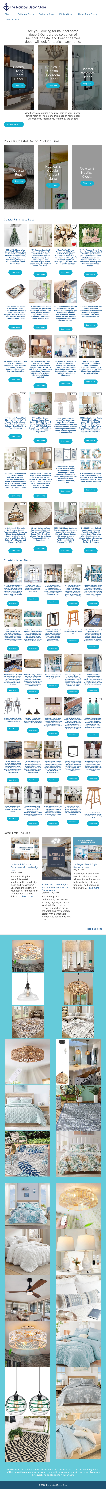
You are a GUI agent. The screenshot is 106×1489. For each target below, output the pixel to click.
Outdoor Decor (12, 19)
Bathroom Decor (26, 14)
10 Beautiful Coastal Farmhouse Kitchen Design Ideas (24, 867)
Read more (27, 896)
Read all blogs (94, 929)
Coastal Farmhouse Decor (19, 219)
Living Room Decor (87, 14)
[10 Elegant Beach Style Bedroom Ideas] (87, 849)
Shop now (19, 86)
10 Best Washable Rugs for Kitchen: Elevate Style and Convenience (56, 887)
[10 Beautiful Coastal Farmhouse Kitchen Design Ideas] (24, 849)
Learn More (15, 272)
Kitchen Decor (66, 14)
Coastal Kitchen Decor (17, 560)
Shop (7, 14)
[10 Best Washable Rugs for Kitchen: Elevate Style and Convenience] (56, 859)
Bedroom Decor (46, 14)
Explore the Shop (14, 124)
